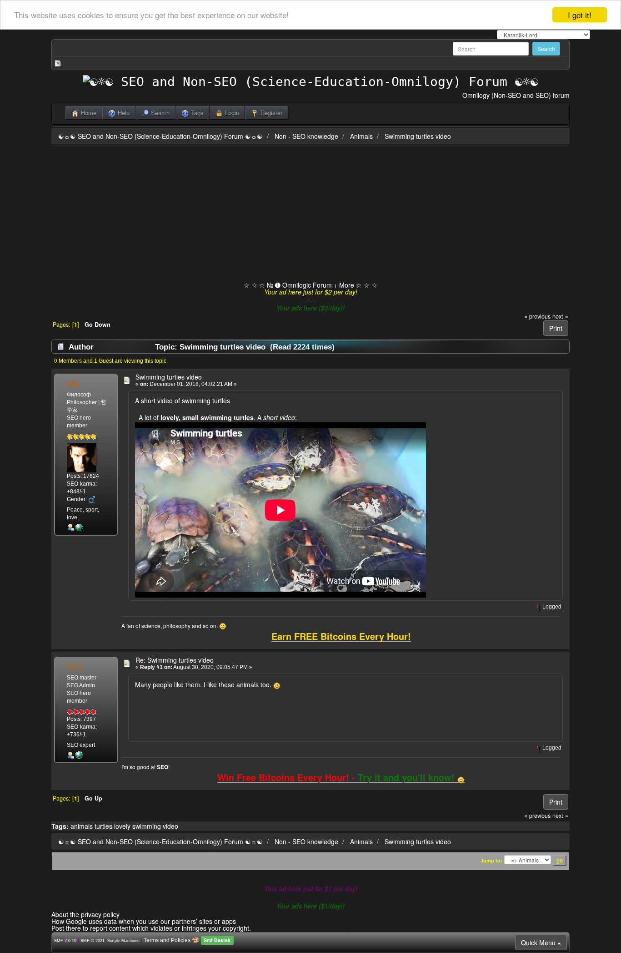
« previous (537, 316)
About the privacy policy (85, 914)
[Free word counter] (79, 527)
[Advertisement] (310, 214)
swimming (146, 826)
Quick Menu (539, 942)
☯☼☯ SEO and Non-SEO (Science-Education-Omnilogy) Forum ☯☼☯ (160, 136)
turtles (103, 826)
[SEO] (79, 755)
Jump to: (491, 860)
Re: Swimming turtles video (174, 659)
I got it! (579, 14)
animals (81, 826)
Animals (361, 136)
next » (560, 316)
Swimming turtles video (418, 136)
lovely (122, 826)
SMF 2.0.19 (65, 940)
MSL (74, 383)
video (170, 826)
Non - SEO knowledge (306, 136)
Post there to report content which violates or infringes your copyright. (151, 928)
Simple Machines (123, 940)
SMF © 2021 (92, 940)
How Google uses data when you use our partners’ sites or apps (143, 921)
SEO (75, 666)
